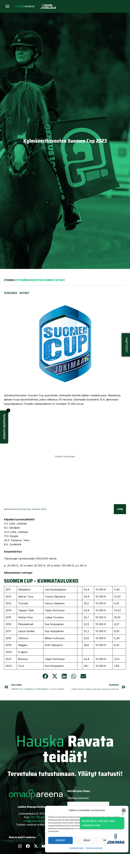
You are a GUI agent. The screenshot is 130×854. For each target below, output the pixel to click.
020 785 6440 (39, 817)
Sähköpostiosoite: (78, 798)
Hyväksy (60, 840)
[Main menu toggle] (7, 6)
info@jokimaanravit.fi (35, 821)
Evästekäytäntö (76, 848)
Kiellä (87, 840)
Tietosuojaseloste (94, 848)
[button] (123, 810)
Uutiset (24, 293)
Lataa (120, 509)
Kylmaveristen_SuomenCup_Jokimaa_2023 (25, 509)
